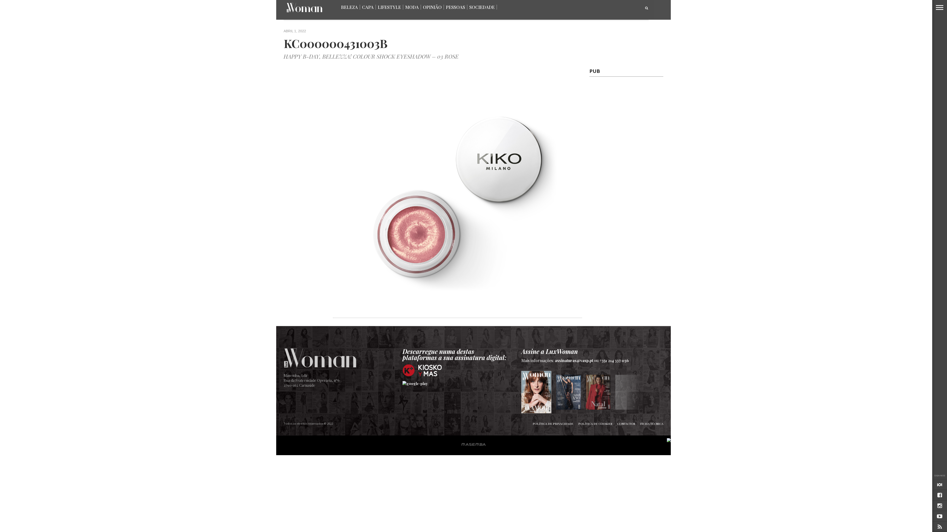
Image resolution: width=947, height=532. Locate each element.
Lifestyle (389, 7)
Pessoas (455, 7)
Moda (412, 7)
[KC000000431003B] (457, 315)
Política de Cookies (595, 424)
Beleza (349, 7)
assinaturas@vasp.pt (574, 360)
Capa (368, 7)
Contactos (626, 424)
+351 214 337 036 (614, 360)
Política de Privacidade (553, 424)
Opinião (432, 7)
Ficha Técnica (651, 424)
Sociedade (482, 7)
